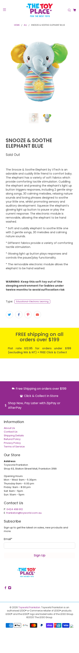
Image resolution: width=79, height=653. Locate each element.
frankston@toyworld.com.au (24, 513)
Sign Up (39, 555)
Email (8, 539)
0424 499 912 (15, 509)
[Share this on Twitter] (9, 314)
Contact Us (10, 431)
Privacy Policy (12, 443)
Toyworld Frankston (29, 607)
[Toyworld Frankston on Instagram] (9, 588)
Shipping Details (14, 435)
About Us (9, 428)
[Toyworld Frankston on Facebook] (5, 588)
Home (17, 25)
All (25, 25)
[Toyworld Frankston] (39, 10)
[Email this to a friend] (37, 314)
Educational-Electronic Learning (32, 301)
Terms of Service (14, 446)
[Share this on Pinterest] (28, 314)
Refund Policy (12, 439)
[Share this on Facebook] (18, 314)
